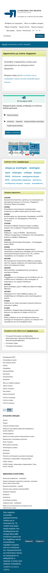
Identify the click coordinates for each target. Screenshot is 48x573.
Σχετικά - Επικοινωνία (23, 30)
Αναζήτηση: (7, 36)
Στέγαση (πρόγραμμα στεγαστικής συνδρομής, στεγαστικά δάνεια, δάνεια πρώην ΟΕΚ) (20, 482)
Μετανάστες (6, 453)
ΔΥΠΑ (7, 180)
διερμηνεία (19, 121)
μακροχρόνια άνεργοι (31, 176)
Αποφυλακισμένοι (8, 433)
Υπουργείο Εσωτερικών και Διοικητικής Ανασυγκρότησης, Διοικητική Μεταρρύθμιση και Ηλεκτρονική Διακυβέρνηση (22, 338)
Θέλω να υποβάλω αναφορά (33, 23)
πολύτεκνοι (16, 176)
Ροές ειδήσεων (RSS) (9, 363)
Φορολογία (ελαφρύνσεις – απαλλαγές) (14, 478)
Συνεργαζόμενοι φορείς (10, 360)
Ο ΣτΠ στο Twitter (8, 400)
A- (39, 30)
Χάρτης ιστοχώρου (37, 27)
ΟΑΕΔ (7, 176)
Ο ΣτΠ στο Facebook (9, 397)
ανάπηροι (17, 172)
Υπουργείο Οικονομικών (14, 346)
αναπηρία (34, 168)
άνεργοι (37, 173)
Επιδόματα (6, 494)
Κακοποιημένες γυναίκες (10, 447)
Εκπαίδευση (6, 497)
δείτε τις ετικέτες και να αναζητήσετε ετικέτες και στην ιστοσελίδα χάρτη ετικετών (22, 78)
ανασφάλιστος (37, 183)
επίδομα (28, 173)
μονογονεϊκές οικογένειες (21, 180)
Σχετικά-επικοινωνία (9, 394)
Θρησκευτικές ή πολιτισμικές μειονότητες (15, 439)
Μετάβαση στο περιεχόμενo (14, 23)
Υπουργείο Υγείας (12, 343)
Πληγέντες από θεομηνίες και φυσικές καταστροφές (18, 456)
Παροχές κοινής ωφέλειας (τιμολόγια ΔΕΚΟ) (16, 489)
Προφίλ (5, 365)
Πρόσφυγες (6, 450)
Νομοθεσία (6, 379)
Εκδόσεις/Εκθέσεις (8, 371)
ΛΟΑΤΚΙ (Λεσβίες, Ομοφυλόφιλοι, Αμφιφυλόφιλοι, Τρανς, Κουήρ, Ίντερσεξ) (20, 465)
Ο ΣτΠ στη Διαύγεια (8, 403)
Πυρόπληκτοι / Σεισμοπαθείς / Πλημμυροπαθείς (17, 459)
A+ (33, 30)
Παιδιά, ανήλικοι (8, 461)
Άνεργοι (5, 423)
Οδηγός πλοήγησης (11, 27)
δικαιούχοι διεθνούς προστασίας (34, 121)
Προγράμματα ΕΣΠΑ (9, 357)
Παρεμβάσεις (7, 368)
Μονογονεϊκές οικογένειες (10, 445)
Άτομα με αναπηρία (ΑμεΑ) (11, 426)
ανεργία (27, 183)
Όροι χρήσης (10, 30)
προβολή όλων (23, 162)
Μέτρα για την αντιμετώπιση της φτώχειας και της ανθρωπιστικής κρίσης (17, 507)
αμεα (7, 172)
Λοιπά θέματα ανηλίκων (10, 500)
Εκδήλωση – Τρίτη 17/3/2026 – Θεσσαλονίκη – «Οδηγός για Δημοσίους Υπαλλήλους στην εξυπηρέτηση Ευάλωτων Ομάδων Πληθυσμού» (24, 235)
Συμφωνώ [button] (40, 541)
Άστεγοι (5, 420)
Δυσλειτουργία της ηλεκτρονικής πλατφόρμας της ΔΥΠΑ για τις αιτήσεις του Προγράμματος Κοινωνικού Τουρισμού (23, 218)
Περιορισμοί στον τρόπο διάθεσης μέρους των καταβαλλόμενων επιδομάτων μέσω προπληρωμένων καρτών (23, 296)
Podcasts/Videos (8, 376)
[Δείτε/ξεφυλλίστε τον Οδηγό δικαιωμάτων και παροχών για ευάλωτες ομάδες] (13, 155)
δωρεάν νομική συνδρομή (15, 126)
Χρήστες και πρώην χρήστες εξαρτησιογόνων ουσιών (18, 436)
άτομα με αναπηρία (16, 168)
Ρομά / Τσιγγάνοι (8, 442)
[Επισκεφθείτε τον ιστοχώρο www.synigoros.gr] (34, 155)
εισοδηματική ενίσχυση (14, 183)
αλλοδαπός (10, 121)
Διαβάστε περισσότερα (12, 132)
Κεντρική (4, 44)
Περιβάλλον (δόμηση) (9, 492)
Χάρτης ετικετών (24, 27)
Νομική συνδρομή (12, 115)
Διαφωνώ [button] (29, 541)
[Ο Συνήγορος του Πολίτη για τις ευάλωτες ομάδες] (24, 18)
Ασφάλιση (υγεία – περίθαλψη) (12, 503)
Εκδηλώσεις (6, 374)
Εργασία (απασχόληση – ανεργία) (13, 486)
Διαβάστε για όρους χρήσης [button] (11, 568)
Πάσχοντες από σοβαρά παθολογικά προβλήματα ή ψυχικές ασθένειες (18, 430)
